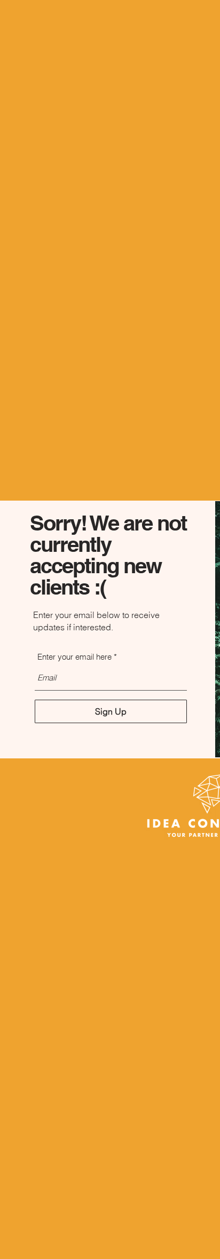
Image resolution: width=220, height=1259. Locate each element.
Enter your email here (74, 657)
